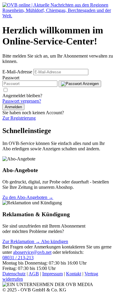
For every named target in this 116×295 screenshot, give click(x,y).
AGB (34, 273)
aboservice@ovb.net (32, 252)
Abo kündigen (54, 241)
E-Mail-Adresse (17, 71)
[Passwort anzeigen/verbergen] (80, 84)
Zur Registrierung (19, 118)
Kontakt (73, 273)
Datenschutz (14, 273)
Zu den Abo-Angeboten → (27, 197)
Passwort (10, 77)
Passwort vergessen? (21, 101)
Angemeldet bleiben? (22, 95)
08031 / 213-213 (18, 257)
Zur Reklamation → (21, 241)
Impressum (52, 273)
